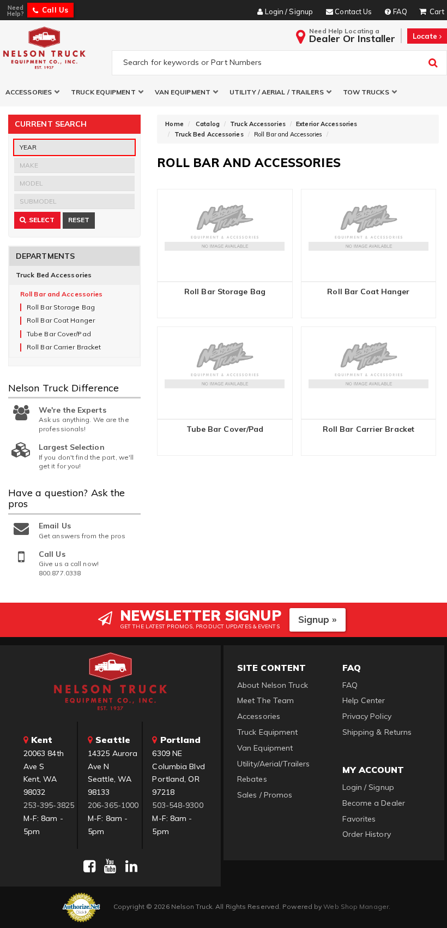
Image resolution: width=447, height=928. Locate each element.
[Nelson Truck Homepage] (53, 47)
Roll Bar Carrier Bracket (368, 429)
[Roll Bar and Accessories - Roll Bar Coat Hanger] (368, 234)
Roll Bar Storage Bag (224, 292)
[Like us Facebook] (89, 866)
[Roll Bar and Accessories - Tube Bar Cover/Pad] (225, 372)
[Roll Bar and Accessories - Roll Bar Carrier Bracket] (368, 372)
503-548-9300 (177, 805)
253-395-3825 (48, 805)
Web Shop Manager (356, 906)
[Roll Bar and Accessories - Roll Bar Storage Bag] (225, 234)
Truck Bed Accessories (54, 275)
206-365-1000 (113, 805)
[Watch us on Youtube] (110, 866)
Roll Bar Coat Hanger (368, 292)
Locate (426, 36)
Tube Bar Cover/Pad (225, 429)
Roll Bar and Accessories (61, 294)
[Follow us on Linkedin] (131, 866)
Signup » (317, 619)
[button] (32, 92)
